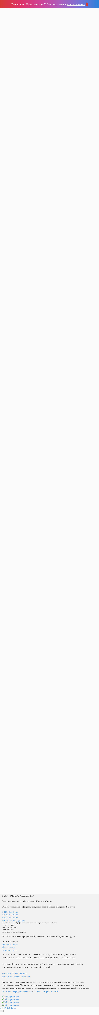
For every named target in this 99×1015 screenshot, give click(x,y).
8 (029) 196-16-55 (10, 912)
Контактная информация (13, 920)
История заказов (9, 950)
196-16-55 (49, 8)
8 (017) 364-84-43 (10, 917)
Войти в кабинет (10, 944)
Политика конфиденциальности (17, 991)
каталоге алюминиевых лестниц (71, 456)
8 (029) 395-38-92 (10, 915)
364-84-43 (49, 14)
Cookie (37, 991)
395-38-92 (49, 11)
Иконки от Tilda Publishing (14, 973)
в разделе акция (76, 4)
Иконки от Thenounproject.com (16, 976)
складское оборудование (47, 27)
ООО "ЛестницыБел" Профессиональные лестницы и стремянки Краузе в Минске (29, 923)
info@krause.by (53, 18)
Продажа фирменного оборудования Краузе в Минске (27, 901)
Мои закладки (8, 947)
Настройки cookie (50, 991)
